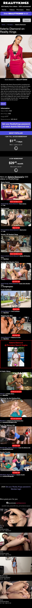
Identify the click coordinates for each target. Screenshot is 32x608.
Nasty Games (5, 182)
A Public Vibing (5, 371)
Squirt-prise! (5, 208)
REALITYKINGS (16, 3)
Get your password (16, 419)
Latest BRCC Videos (5, 505)
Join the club (16, 281)
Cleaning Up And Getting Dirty (10, 398)
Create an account (16, 391)
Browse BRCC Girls (14, 505)
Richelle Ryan (3, 447)
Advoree (2, 393)
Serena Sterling (11, 474)
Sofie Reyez (3, 474)
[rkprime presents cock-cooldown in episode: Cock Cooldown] (16, 299)
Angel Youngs (4, 203)
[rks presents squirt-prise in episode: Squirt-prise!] (16, 217)
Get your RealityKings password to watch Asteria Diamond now (16, 125)
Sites (28, 9)
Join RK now (16, 472)
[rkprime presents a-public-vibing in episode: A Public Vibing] (16, 381)
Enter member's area (16, 202)
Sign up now (16, 228)
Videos (12, 9)
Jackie (1, 551)
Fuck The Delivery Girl (7, 425)
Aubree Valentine (12, 447)
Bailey (1, 527)
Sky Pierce (3, 420)
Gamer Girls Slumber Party (10, 262)
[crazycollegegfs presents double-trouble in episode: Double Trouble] (16, 462)
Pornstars (20, 9)
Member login (16, 489)
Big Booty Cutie (4, 576)
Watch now (16, 309)
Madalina (8, 577)
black (3, 103)
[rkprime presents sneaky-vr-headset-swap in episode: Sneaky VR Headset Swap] (16, 243)
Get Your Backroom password (24, 505)
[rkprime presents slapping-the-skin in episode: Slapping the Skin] (16, 325)
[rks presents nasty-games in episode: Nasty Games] (16, 191)
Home (4, 9)
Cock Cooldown (6, 290)
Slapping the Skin (7, 316)
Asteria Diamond (13, 203)
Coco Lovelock (5, 230)
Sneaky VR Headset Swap (9, 234)
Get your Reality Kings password (18, 486)
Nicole (1, 600)
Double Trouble (5, 452)
